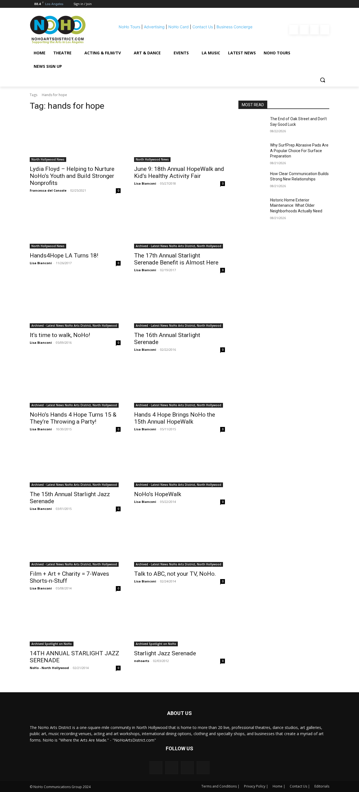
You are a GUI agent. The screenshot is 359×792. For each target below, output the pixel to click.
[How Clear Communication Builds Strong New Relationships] (252, 180)
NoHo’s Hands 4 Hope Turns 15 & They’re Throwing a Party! (73, 418)
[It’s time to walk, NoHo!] (75, 305)
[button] (322, 80)
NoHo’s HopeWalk (157, 494)
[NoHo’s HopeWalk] (179, 464)
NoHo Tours (129, 26)
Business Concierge (234, 26)
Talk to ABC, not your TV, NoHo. (175, 573)
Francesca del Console (48, 190)
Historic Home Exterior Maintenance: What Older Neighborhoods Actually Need (296, 205)
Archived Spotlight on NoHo (51, 644)
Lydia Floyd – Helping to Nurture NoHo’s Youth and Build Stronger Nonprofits (72, 176)
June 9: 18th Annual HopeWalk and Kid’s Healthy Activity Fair (179, 172)
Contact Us (202, 26)
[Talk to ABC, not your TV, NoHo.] (179, 544)
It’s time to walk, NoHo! (60, 335)
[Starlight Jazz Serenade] (179, 623)
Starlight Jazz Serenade (165, 653)
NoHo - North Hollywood (49, 668)
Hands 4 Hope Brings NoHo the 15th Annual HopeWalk (174, 418)
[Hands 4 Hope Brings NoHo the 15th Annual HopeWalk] (179, 385)
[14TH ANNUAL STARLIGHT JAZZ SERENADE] (75, 623)
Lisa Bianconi (145, 183)
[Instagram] (304, 29)
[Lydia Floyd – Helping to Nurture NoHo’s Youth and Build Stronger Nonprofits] (75, 139)
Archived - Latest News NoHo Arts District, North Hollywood (178, 246)
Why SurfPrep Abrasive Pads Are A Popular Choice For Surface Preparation (299, 150)
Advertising (154, 26)
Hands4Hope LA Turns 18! (64, 255)
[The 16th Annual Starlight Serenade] (179, 305)
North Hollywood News (48, 159)
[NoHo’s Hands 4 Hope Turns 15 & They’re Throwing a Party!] (75, 385)
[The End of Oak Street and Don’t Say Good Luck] (252, 125)
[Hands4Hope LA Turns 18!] (75, 225)
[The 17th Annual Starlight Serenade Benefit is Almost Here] (179, 225)
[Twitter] (324, 29)
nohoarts (141, 661)
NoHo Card (178, 26)
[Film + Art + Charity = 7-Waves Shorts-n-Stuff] (75, 544)
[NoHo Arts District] (66, 30)
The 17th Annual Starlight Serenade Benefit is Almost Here (176, 259)
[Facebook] (294, 29)
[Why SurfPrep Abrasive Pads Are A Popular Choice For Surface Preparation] (252, 152)
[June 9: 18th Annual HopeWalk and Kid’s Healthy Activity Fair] (179, 139)
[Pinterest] (314, 29)
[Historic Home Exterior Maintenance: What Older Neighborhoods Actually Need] (252, 207)
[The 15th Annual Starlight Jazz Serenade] (75, 464)
